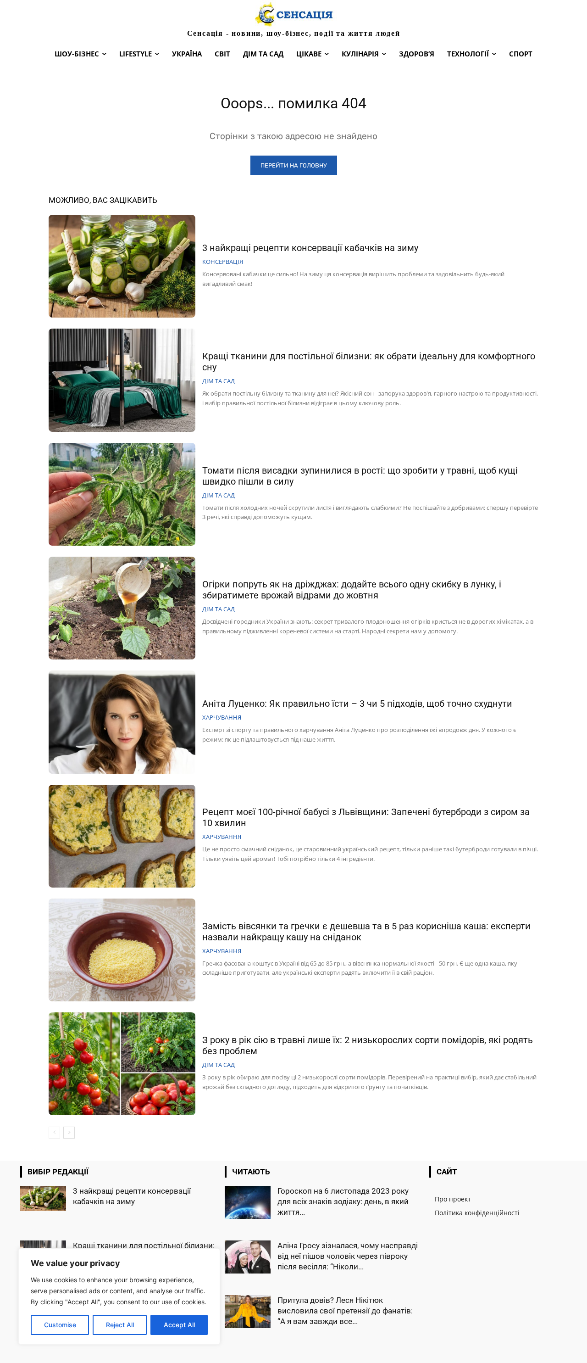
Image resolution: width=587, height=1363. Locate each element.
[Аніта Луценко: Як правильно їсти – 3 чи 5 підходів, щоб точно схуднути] (122, 721)
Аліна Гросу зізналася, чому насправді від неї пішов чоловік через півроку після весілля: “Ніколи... (347, 1256)
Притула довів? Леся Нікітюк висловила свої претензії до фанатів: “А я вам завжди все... (345, 1311)
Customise (60, 1325)
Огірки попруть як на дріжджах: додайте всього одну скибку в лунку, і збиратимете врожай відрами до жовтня (351, 590)
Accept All (179, 1325)
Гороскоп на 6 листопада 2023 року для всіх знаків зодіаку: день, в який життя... (343, 1201)
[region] (119, 1296)
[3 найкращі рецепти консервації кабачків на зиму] (122, 266)
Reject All (120, 1325)
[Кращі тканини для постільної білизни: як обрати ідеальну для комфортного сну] (122, 380)
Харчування (221, 718)
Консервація (222, 262)
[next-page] (69, 1133)
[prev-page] (54, 1133)
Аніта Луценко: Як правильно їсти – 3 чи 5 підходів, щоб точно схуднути (357, 703)
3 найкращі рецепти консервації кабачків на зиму (310, 247)
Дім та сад (218, 381)
